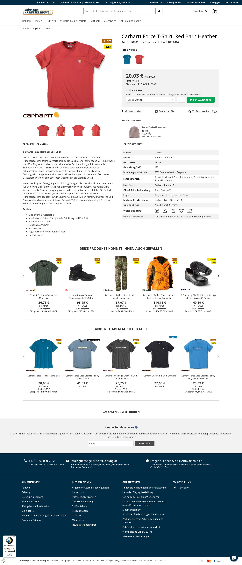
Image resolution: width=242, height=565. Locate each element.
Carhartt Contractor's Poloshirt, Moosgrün (44, 296)
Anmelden (144, 443)
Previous (20, 75)
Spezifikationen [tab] (133, 144)
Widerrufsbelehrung (83, 501)
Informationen (81, 482)
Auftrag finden (174, 2)
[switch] (9, 554)
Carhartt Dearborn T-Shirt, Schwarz (160, 375)
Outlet (48, 28)
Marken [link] (95, 21)
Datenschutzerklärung (84, 496)
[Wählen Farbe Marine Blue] (127, 60)
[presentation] (217, 276)
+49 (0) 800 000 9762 (42, 461)
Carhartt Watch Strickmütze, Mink (156, 127)
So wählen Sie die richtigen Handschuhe (143, 514)
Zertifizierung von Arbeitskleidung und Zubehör (142, 520)
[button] (234, 557)
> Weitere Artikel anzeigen (136, 536)
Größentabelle (79, 506)
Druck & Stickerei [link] (131, 21)
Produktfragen (80, 510)
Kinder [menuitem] (52, 21)
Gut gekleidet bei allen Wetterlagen (141, 496)
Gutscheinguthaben (195, 2)
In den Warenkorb (200, 99)
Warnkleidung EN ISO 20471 (137, 531)
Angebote (37, 28)
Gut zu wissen (131, 482)
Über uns (77, 515)
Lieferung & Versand (32, 496)
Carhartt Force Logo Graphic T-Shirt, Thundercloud (82, 377)
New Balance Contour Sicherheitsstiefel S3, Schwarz (82, 296)
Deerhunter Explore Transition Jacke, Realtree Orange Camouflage (159, 296)
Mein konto (28, 510)
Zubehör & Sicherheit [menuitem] (73, 21)
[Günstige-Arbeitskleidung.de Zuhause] (38, 11)
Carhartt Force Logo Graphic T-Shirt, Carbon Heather (121, 377)
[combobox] (122, 11)
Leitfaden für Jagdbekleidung (137, 492)
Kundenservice (155, 2)
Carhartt (159, 152)
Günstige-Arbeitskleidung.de (35, 560)
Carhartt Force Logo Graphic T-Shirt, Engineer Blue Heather (198, 377)
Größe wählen (134, 90)
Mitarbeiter (78, 520)
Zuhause (25, 28)
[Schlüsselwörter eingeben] (158, 11)
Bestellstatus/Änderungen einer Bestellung (44, 515)
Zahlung (26, 492)
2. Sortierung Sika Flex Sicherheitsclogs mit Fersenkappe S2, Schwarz (198, 296)
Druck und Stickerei (32, 520)
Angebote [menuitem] (110, 21)
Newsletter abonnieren (84, 524)
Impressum (78, 492)
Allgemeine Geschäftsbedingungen (90, 487)
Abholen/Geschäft (31, 501)
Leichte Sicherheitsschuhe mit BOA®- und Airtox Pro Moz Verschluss (144, 503)
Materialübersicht (131, 509)
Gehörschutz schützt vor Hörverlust (141, 527)
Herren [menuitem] (26, 21)
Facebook (183, 487)
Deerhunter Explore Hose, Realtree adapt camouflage (121, 296)
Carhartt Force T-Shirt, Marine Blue (44, 375)
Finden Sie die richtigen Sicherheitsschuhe (144, 487)
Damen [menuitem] (39, 21)
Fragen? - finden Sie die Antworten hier (176, 461)
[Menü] (14, 537)
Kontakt (26, 487)
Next (119, 75)
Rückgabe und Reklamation (36, 506)
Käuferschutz (44, 2)
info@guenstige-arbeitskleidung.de (94, 461)
